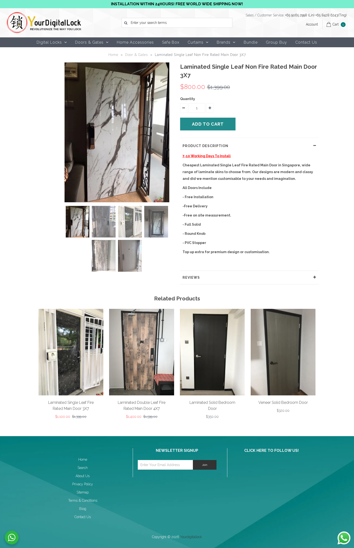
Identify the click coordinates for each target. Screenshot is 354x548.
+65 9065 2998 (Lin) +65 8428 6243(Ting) (316, 15)
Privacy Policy (82, 484)
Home (113, 55)
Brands (223, 42)
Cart (338, 24)
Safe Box (170, 42)
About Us (83, 476)
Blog (82, 509)
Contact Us (306, 42)
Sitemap (83, 492)
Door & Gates (136, 55)
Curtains (195, 42)
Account (312, 24)
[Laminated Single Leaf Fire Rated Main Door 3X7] (71, 394)
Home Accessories (135, 42)
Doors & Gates (89, 42)
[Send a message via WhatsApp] (344, 538)
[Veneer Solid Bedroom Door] (283, 394)
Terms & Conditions (82, 500)
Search (83, 468)
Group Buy (276, 42)
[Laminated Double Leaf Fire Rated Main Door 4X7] (141, 394)
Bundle (251, 42)
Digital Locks (49, 42)
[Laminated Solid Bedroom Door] (212, 394)
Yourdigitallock (191, 537)
